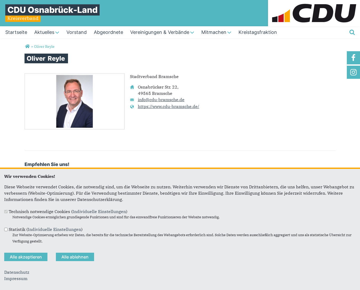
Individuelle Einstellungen (99, 211)
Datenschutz (16, 272)
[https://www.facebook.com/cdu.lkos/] (353, 57)
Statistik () (45, 229)
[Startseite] (314, 3)
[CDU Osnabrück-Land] (27, 46)
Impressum (15, 278)
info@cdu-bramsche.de (161, 99)
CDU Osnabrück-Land (52, 10)
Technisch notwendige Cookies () (68, 211)
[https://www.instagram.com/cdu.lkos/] (353, 72)
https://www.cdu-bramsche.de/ (168, 106)
